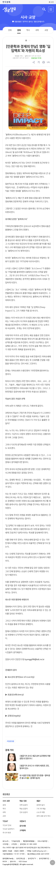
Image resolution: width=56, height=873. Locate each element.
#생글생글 (10, 741)
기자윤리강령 (15, 841)
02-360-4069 (32, 844)
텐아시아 (13, 862)
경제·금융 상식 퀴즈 (43, 816)
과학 (37, 30)
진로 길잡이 (24, 812)
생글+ (38, 801)
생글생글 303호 (36, 58)
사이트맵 (5, 844)
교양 (46, 30)
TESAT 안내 (7, 825)
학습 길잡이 (24, 809)
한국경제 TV (32, 859)
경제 (19, 30)
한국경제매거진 (44, 859)
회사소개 (5, 841)
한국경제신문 (20, 859)
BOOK (5, 862)
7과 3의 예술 (41, 809)
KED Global (23, 862)
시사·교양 (28, 17)
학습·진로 (23, 801)
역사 (28, 30)
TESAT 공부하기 (8, 829)
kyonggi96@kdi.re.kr (34, 659)
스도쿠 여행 (40, 812)
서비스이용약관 (42, 841)
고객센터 (14, 844)
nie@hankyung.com (39, 851)
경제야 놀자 (40, 805)
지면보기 (23, 821)
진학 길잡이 (24, 805)
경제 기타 (9, 750)
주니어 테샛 (7, 833)
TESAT (5, 821)
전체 (9, 30)
